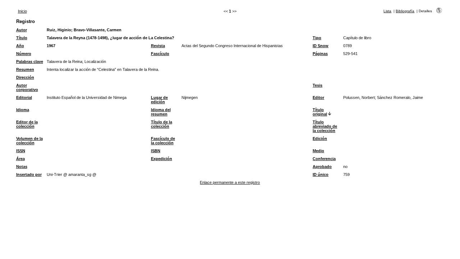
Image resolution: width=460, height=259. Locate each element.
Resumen (25, 69)
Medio (318, 151)
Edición (320, 138)
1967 (51, 46)
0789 (347, 46)
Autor (21, 30)
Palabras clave (29, 61)
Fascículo (160, 53)
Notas (21, 166)
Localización (95, 61)
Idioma (22, 110)
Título (21, 38)
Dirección (25, 77)
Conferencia (324, 158)
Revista (158, 46)
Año (20, 46)
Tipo (317, 38)
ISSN (20, 151)
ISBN (155, 151)
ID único (320, 174)
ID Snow (320, 46)
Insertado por (29, 174)
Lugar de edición (159, 99)
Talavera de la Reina (64, 61)
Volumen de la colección (29, 140)
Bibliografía (405, 11)
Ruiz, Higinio (59, 30)
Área (20, 158)
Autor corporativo (27, 87)
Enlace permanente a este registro (230, 182)
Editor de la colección (27, 124)
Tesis (317, 85)
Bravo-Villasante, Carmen (97, 30)
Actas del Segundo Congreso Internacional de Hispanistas (232, 46)
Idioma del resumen (161, 112)
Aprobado (322, 166)
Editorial (24, 97)
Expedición (161, 158)
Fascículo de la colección (163, 140)
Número (23, 53)
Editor (318, 97)
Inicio (22, 11)
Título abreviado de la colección (325, 126)
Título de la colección (161, 124)
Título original (320, 112)
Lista (387, 11)
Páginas (320, 53)
